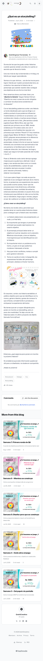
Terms (32, 635)
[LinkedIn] (30, 55)
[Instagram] (20, 621)
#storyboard (9, 377)
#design (19, 377)
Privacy (25, 635)
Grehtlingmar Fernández (18, 55)
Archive (19, 635)
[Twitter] (17, 621)
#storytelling (9, 381)
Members (12, 635)
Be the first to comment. (27, 405)
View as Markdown (23, 24)
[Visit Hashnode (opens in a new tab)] (21, 651)
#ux (26, 377)
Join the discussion (31, 398)
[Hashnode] (26, 621)
